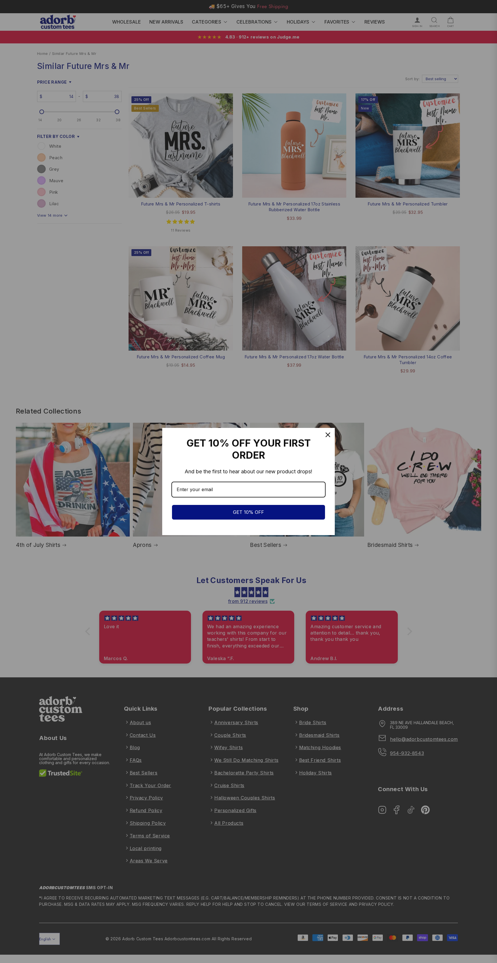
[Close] (328, 435)
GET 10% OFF (248, 512)
